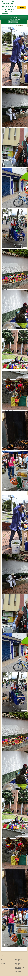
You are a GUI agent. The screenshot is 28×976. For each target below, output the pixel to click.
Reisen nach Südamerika (19, 966)
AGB (1, 958)
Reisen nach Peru (18, 964)
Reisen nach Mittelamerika (19, 967)
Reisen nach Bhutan (18, 962)
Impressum (3, 963)
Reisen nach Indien (18, 963)
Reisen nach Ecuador (18, 958)
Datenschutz (3, 962)
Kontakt (2, 960)
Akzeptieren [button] (21, 7)
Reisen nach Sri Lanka (18, 960)
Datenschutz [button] (5, 13)
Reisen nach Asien (18, 968)
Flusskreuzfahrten (18, 971)
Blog (1, 959)
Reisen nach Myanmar (18, 959)
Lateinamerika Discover (3, 19)
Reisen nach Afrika (18, 970)
